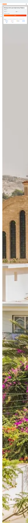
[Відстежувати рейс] (1, 12)
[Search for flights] (1, 6)
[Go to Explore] (1, 11)
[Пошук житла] (1, 7)
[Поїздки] (1, 14)
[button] (1, 4)
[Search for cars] (1, 9)
